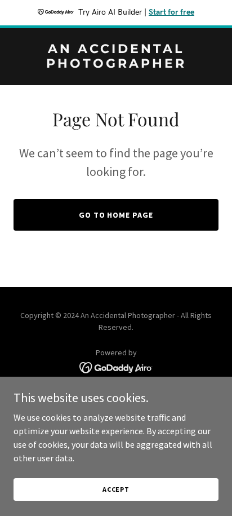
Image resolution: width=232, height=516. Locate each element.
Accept (116, 489)
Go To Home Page (116, 215)
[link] (116, 64)
